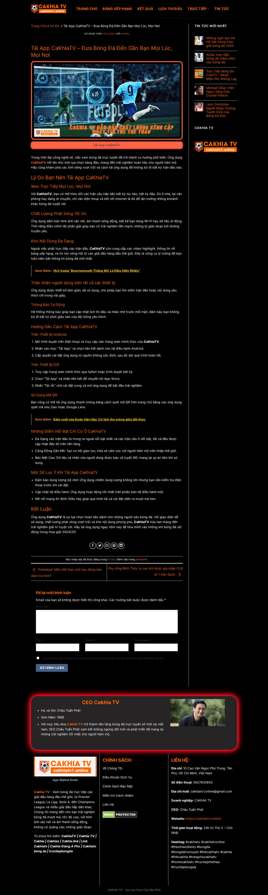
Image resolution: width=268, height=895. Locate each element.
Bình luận (43, 606)
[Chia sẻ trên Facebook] (92, 545)
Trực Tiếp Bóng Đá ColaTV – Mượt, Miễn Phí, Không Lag (221, 75)
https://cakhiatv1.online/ (203, 819)
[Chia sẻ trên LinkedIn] (121, 545)
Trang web (141, 640)
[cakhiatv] (50, 9)
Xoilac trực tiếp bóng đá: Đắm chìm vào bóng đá (220, 58)
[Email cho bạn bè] (107, 545)
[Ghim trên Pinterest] (114, 545)
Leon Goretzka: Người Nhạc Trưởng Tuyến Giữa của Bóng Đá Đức (220, 110)
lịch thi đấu (170, 9)
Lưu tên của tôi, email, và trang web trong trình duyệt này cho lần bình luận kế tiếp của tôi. (103, 658)
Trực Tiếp (196, 9)
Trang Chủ (38, 26)
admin (125, 33)
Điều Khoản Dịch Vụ (117, 777)
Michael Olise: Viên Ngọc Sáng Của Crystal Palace (220, 91)
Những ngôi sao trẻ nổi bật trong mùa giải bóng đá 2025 (220, 41)
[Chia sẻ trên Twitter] (100, 545)
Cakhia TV (42, 792)
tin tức (221, 9)
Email (90, 640)
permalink (141, 559)
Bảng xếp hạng (117, 9)
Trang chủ (87, 9)
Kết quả (145, 9)
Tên (39, 640)
